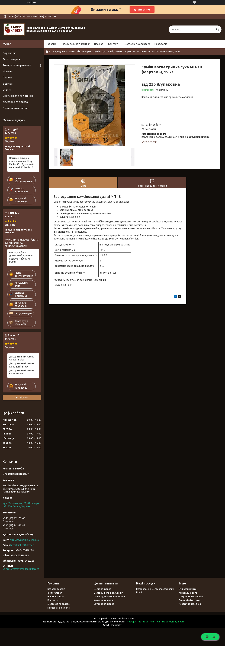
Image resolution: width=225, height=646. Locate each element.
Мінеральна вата (188, 592)
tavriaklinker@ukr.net (22, 545)
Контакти (113, 44)
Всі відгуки (22, 397)
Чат (213, 636)
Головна (51, 44)
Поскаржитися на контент (140, 622)
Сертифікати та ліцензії (18, 95)
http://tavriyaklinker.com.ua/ (25, 540)
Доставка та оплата (135, 44)
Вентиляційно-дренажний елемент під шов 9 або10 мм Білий (21, 257)
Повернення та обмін (58, 607)
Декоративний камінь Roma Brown (21, 372)
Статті (7, 89)
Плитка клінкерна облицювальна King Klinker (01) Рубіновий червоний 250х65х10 (21, 163)
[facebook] (175, 297)
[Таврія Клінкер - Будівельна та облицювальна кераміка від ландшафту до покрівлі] (14, 29)
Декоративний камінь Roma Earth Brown (21, 365)
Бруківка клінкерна (104, 604)
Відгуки (7, 83)
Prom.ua (130, 618)
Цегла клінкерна (102, 589)
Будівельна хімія (188, 589)
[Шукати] (217, 29)
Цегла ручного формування (108, 592)
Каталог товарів (56, 589)
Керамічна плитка (103, 600)
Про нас (98, 44)
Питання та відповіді (16, 108)
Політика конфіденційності (170, 622)
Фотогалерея (11, 59)
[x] (179, 297)
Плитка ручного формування (109, 596)
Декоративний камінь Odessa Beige (21, 358)
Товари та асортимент (74, 44)
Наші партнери (55, 596)
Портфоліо (161, 44)
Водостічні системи (189, 600)
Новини (7, 71)
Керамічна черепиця (190, 604)
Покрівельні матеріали (191, 596)
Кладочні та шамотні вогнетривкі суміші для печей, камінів (89, 51)
